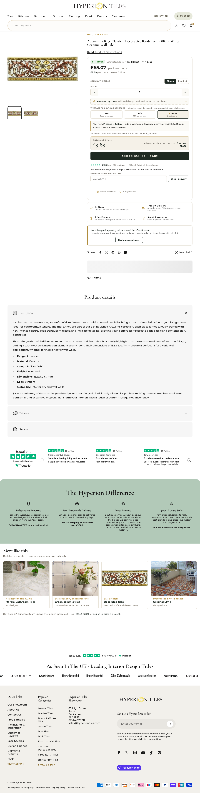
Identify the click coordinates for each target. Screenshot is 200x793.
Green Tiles (45, 726)
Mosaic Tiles (45, 708)
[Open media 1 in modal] (43, 69)
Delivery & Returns (14, 752)
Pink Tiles (44, 736)
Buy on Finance (17, 745)
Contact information (76, 787)
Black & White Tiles (47, 720)
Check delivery (179, 179)
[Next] (69, 73)
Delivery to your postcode (105, 173)
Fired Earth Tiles (48, 754)
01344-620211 (76, 720)
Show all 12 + (16, 764)
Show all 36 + (46, 764)
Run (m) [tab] (182, 81)
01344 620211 (83, 614)
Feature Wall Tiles (49, 741)
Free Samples (16, 719)
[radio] (106, 114)
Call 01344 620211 (102, 240)
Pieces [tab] (170, 81)
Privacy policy (27, 787)
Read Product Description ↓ (104, 51)
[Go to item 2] (31, 113)
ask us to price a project (106, 614)
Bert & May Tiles (48, 759)
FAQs (11, 759)
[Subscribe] (170, 724)
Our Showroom (17, 704)
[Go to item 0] (15, 113)
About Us (13, 709)
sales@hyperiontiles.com (84, 723)
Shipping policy (58, 787)
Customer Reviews (14, 734)
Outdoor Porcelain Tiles (47, 748)
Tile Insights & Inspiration (16, 726)
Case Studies (16, 740)
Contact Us (15, 714)
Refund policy (14, 787)
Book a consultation (129, 240)
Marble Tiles (45, 713)
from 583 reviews (107, 165)
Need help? (185, 252)
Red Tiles (43, 731)
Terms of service (42, 787)
